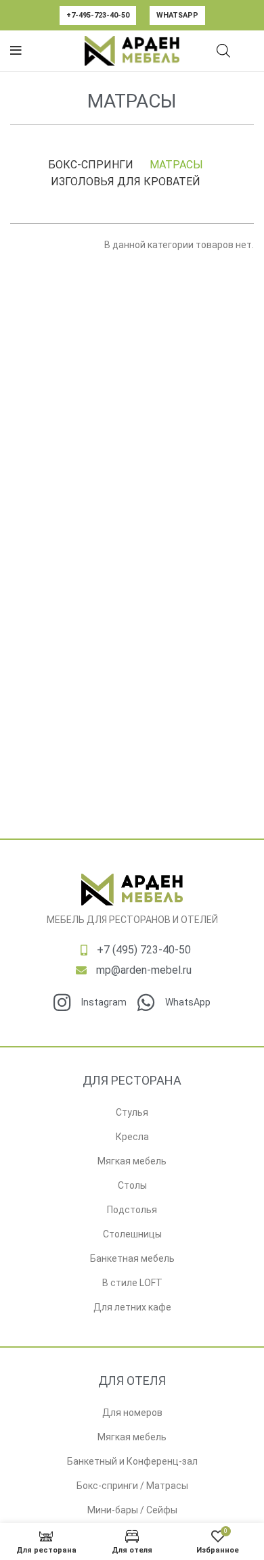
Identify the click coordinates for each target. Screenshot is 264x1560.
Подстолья (132, 1209)
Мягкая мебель (132, 1161)
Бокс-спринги (90, 164)
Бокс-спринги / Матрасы (132, 1485)
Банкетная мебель (132, 1258)
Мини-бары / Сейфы (132, 1510)
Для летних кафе (132, 1307)
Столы (132, 1185)
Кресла (132, 1136)
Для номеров (132, 1412)
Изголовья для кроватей (125, 181)
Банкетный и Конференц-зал (132, 1461)
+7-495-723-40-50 (97, 15)
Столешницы (132, 1234)
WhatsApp (177, 15)
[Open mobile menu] (15, 50)
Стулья (132, 1112)
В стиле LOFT (132, 1282)
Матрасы (176, 164)
